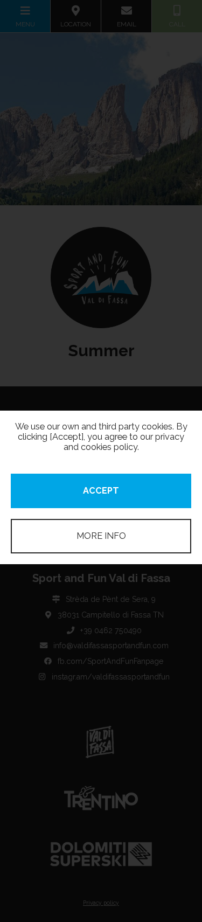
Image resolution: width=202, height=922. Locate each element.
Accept (101, 491)
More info (101, 536)
